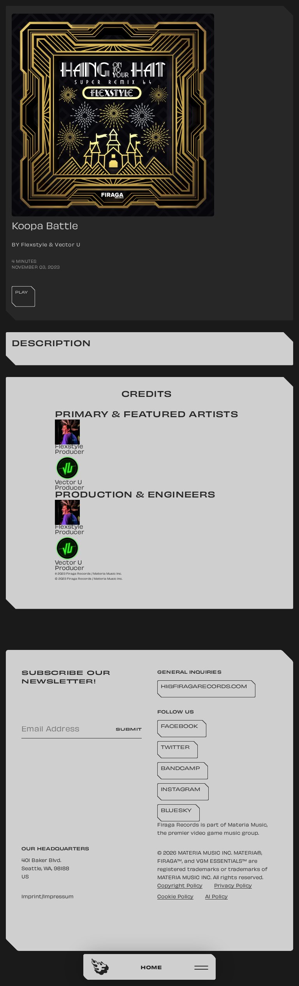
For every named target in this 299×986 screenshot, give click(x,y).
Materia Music (247, 825)
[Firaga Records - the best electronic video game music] (100, 967)
